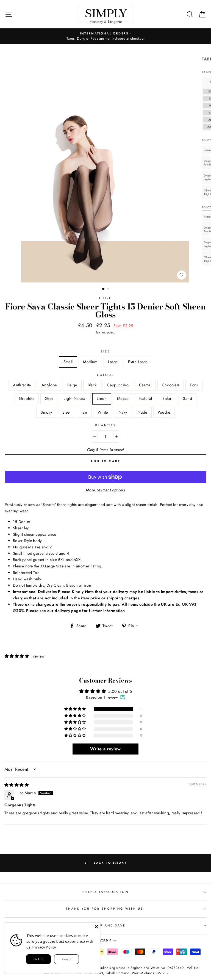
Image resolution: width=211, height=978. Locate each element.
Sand (187, 398)
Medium (90, 362)
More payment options (105, 490)
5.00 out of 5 (120, 691)
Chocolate (170, 385)
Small (68, 362)
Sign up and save (105, 925)
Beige (72, 385)
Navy (122, 412)
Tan (84, 412)
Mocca (123, 398)
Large (113, 362)
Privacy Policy (44, 947)
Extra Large (138, 362)
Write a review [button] (105, 749)
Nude (142, 412)
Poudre (164, 412)
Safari (167, 398)
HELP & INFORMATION (105, 892)
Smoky (46, 412)
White (103, 412)
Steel (66, 412)
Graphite (26, 398)
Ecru (194, 385)
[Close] (96, 926)
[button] (17, 656)
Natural (145, 398)
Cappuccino (118, 385)
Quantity (105, 425)
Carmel (145, 385)
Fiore (105, 298)
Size (105, 351)
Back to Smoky (109, 863)
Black (92, 385)
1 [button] (103, 289)
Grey (49, 398)
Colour (105, 375)
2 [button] (108, 289)
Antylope (49, 385)
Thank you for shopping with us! (105, 908)
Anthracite (22, 385)
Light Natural (74, 398)
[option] (105, 36)
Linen (102, 398)
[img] (16, 785)
